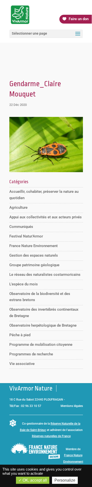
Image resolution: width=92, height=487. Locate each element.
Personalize (64, 480)
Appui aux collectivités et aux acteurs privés (45, 217)
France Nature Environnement (33, 246)
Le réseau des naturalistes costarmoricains (44, 274)
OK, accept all (34, 480)
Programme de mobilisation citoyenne (40, 344)
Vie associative (22, 364)
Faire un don (79, 19)
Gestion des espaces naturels (33, 255)
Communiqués (21, 226)
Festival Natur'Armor (26, 236)
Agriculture (18, 207)
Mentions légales (72, 406)
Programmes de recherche (31, 354)
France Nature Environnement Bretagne (73, 462)
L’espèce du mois (23, 284)
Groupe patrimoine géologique (34, 265)
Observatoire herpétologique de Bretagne (43, 325)
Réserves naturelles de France (51, 436)
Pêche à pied (19, 335)
